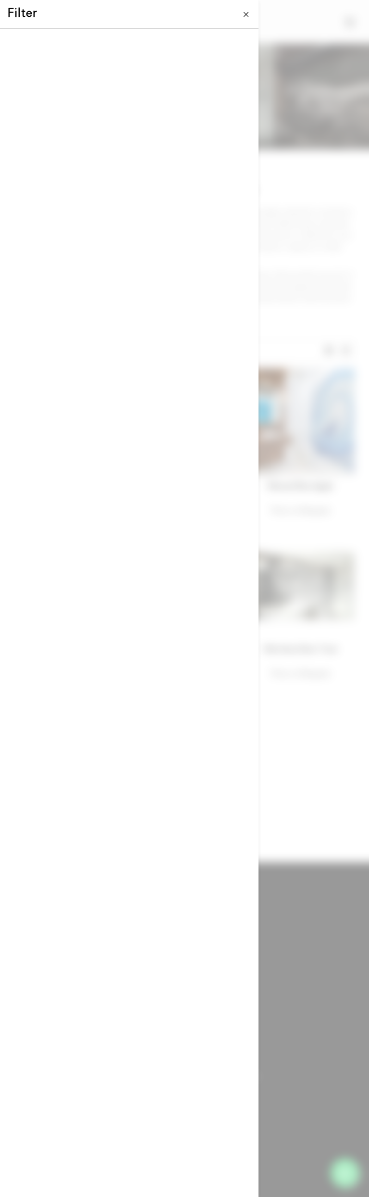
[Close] (246, 14)
